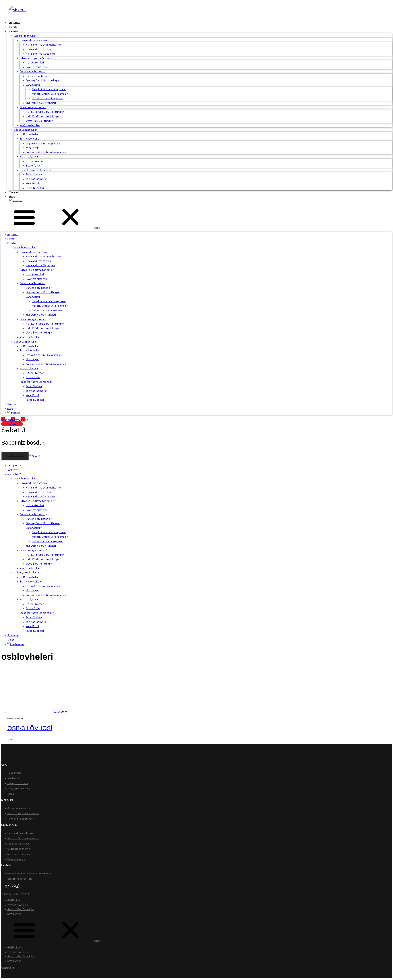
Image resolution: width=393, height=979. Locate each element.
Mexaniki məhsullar (25, 35)
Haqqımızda (14, 22)
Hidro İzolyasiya (29, 156)
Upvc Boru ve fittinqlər (39, 120)
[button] (196, 218)
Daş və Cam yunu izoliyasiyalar (43, 143)
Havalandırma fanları (38, 49)
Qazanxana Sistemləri (32, 71)
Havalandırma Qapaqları (40, 53)
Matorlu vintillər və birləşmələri (50, 93)
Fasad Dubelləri (35, 188)
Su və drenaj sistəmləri (33, 107)
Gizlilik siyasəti (15, 900)
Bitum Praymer (35, 161)
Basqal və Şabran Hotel (20, 878)
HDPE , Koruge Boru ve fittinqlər (45, 111)
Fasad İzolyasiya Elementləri (36, 170)
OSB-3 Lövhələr (29, 134)
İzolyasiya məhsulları (25, 129)
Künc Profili (32, 183)
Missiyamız (13, 778)
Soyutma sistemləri (37, 67)
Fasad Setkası (34, 174)
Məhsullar (13, 31)
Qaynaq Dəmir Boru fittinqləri (43, 80)
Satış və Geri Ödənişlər (20, 909)
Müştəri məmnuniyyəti (19, 788)
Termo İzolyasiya (29, 138)
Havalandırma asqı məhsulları (43, 44)
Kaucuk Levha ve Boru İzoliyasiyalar (46, 152)
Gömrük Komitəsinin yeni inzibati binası (29, 873)
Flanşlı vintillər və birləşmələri (49, 89)
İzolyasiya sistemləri (18, 843)
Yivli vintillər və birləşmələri (47, 98)
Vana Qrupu (33, 84)
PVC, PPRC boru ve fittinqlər (43, 116)
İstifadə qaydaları (17, 904)
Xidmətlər (13, 192)
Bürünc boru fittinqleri (39, 76)
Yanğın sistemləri (30, 125)
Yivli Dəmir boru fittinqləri (41, 102)
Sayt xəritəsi (14, 913)
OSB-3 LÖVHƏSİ (29, 728)
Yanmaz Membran (36, 178)
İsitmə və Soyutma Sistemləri (37, 58)
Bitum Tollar (33, 165)
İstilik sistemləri (35, 62)
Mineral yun (32, 147)
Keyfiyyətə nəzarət (17, 783)
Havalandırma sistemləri (34, 40)
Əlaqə (12, 196)
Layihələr (13, 27)
